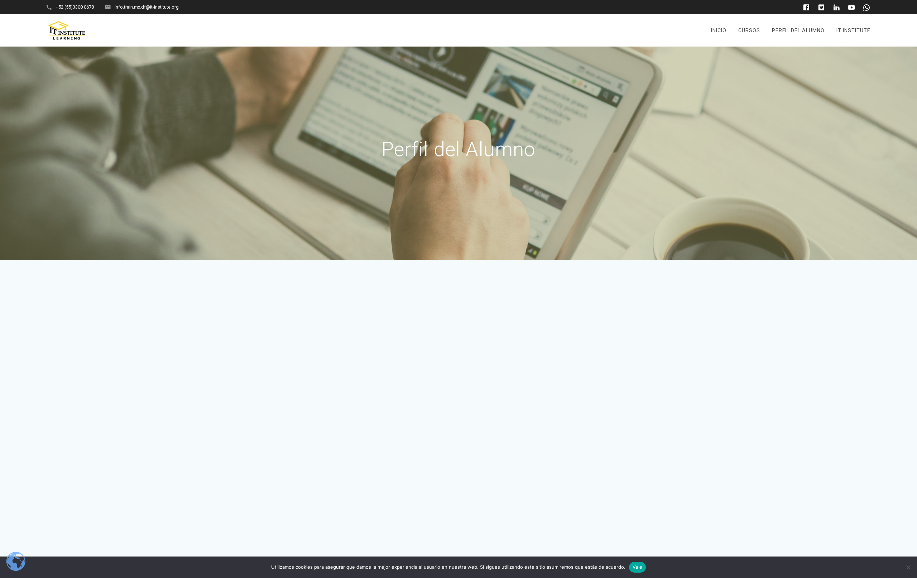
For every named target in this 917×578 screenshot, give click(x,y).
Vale (637, 567)
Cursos (749, 30)
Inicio (718, 30)
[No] (908, 567)
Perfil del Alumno (798, 30)
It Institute (853, 30)
